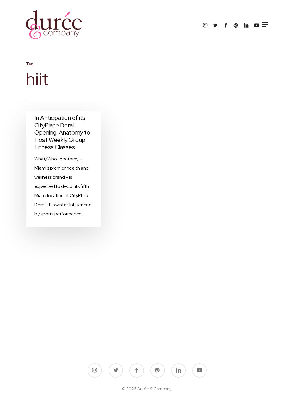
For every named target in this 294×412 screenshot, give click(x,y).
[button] (265, 25)
